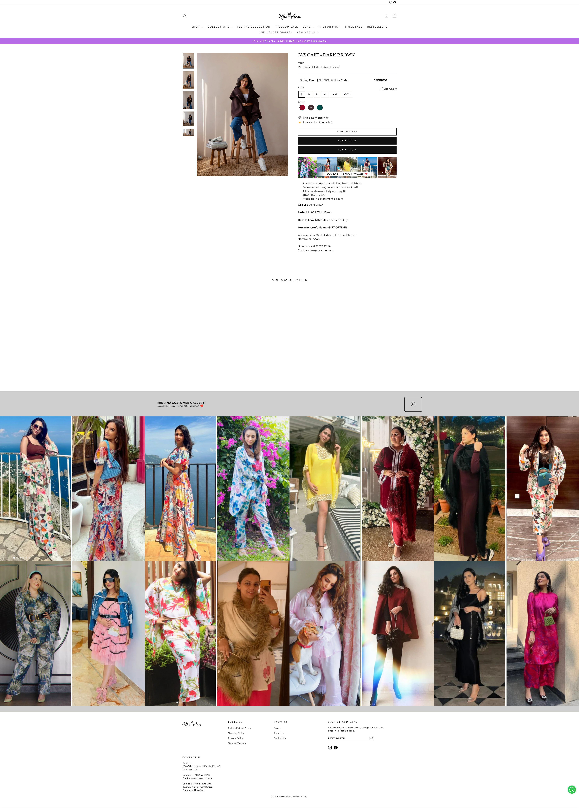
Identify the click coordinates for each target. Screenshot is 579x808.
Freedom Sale (286, 26)
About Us (279, 733)
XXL (335, 94)
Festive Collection (253, 26)
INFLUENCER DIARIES (276, 32)
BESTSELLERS (377, 26)
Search (277, 728)
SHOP (196, 26)
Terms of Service (237, 743)
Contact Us (280, 738)
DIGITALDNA (301, 796)
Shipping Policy (236, 733)
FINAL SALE (354, 26)
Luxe (307, 26)
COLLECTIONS (219, 26)
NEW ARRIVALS (308, 32)
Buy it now (347, 140)
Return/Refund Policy (239, 728)
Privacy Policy (235, 738)
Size (301, 87)
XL (325, 94)
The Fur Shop (329, 26)
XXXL (347, 94)
